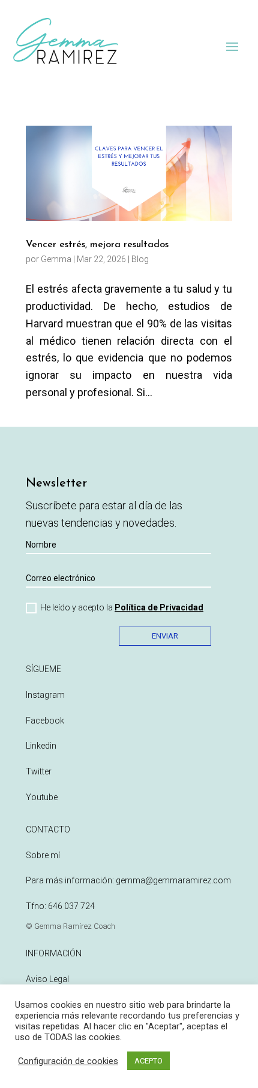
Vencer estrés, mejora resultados (97, 245)
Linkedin (41, 745)
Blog (140, 259)
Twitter (39, 771)
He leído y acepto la (121, 607)
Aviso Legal (47, 979)
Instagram (45, 695)
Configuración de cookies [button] (68, 1061)
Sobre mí (43, 855)
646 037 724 (71, 906)
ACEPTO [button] (148, 1060)
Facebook (45, 720)
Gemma (56, 259)
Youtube (42, 797)
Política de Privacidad (159, 607)
